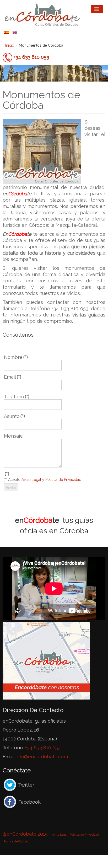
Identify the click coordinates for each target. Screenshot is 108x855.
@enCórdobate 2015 (26, 834)
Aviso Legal (59, 834)
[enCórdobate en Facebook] (10, 802)
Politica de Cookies (16, 841)
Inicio (9, 45)
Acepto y (44, 479)
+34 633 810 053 (31, 57)
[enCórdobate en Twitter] (10, 785)
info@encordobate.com (41, 756)
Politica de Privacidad (84, 834)
